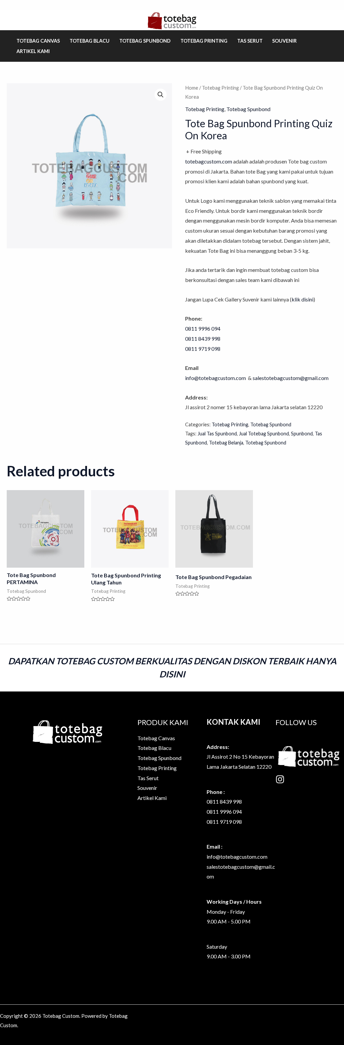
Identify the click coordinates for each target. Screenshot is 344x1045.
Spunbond (302, 433)
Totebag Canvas (38, 41)
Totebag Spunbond (145, 41)
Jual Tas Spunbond (217, 433)
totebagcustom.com (208, 161)
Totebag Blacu (90, 41)
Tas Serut (250, 41)
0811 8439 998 (224, 801)
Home (191, 88)
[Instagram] (280, 779)
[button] (161, 95)
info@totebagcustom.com (216, 378)
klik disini (302, 299)
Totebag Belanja (226, 442)
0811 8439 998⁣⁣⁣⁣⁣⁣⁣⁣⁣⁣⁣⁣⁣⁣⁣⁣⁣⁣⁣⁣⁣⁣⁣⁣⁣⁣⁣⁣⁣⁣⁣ (202, 338)
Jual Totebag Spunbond (264, 433)
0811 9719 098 (224, 821)
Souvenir (284, 41)
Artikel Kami (33, 51)
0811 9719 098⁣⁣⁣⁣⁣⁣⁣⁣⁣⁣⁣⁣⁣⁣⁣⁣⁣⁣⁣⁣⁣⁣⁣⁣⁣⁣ (202, 348)
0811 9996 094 (202, 328)
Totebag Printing (203, 41)
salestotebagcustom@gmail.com (291, 378)
